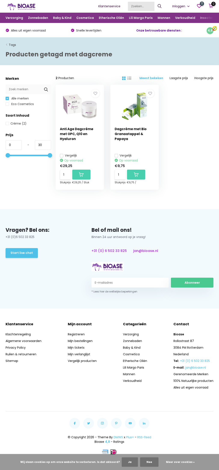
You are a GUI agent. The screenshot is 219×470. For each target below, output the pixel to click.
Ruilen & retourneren (21, 354)
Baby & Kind (62, 18)
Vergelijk (71, 155)
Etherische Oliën (111, 18)
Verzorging (14, 18)
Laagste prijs (179, 78)
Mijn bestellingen (80, 341)
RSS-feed (144, 437)
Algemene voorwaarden (23, 341)
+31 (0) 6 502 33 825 (109, 250)
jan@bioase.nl (145, 250)
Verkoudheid (185, 18)
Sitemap (12, 361)
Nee (149, 462)
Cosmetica (85, 18)
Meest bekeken (151, 78)
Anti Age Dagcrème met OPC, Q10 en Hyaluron (76, 134)
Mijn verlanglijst (79, 354)
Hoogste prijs (203, 78)
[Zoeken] (159, 6)
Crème (18, 123)
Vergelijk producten (82, 361)
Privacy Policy (16, 347)
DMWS (118, 437)
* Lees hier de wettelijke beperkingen (114, 291)
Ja (130, 462)
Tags (12, 45)
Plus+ (130, 437)
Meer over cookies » (180, 462)
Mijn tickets (76, 347)
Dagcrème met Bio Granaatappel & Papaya (130, 134)
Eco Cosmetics (22, 104)
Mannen (164, 18)
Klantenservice (109, 6)
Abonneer (192, 282)
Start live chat (21, 253)
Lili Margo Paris (141, 18)
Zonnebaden (38, 18)
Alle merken (19, 98)
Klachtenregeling (18, 334)
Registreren (76, 334)
